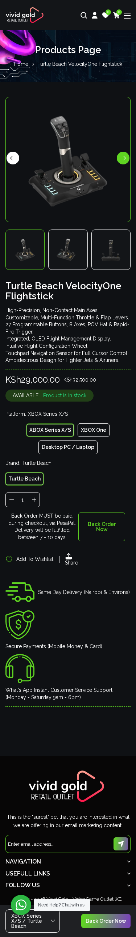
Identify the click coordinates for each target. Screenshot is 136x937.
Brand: (28, 463)
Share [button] (71, 563)
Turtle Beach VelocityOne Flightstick (79, 64)
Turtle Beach (24, 479)
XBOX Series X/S (50, 430)
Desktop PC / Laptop (68, 447)
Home (21, 64)
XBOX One (93, 430)
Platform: (36, 414)
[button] (123, 158)
